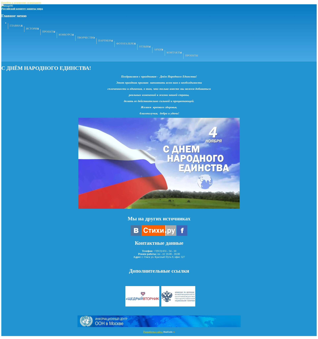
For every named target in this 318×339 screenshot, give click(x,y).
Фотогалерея (126, 43)
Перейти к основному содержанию (21, 2)
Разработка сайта (153, 331)
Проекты (48, 31)
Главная (16, 25)
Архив (158, 49)
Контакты (174, 52)
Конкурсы (66, 34)
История (32, 28)
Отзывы (145, 46)
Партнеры (105, 40)
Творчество (86, 37)
